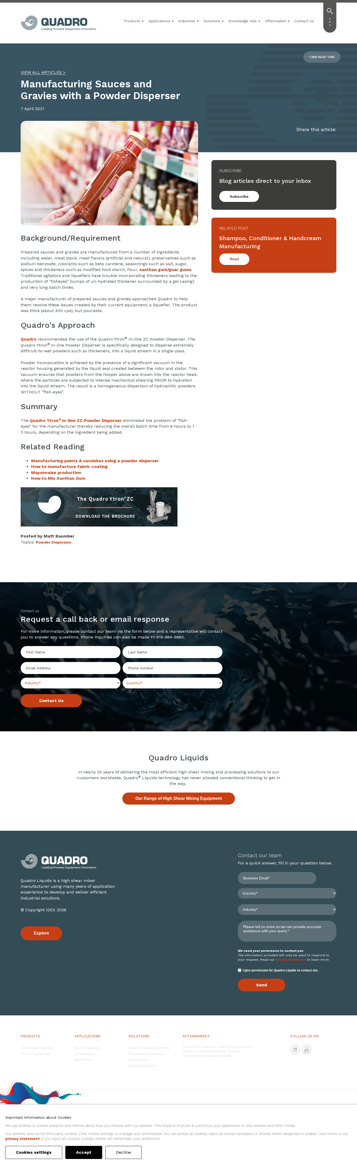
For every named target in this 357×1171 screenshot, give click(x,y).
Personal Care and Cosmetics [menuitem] (149, 1048)
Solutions (212, 21)
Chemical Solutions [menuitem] (142, 1065)
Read (234, 259)
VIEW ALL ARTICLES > (43, 72)
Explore (41, 933)
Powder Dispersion (53, 542)
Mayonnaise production (56, 472)
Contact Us (304, 21)
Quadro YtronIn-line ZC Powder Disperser (76, 420)
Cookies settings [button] (33, 1152)
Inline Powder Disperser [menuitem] (37, 1048)
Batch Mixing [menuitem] (82, 1059)
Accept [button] (83, 1152)
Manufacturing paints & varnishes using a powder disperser (95, 460)
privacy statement (22, 1138)
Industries (186, 21)
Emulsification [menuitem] (84, 1054)
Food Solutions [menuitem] (139, 1059)
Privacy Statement (290, 959)
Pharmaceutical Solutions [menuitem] (146, 1054)
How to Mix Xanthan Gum (58, 478)
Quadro (28, 339)
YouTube (307, 1050)
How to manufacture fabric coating (69, 466)
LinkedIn (295, 1050)
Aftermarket (275, 21)
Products (132, 21)
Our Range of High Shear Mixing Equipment (178, 798)
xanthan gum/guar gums (165, 269)
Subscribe (239, 196)
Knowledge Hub (242, 21)
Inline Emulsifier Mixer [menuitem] (35, 1054)
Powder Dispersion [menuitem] (87, 1048)
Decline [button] (123, 1152)
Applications (159, 21)
